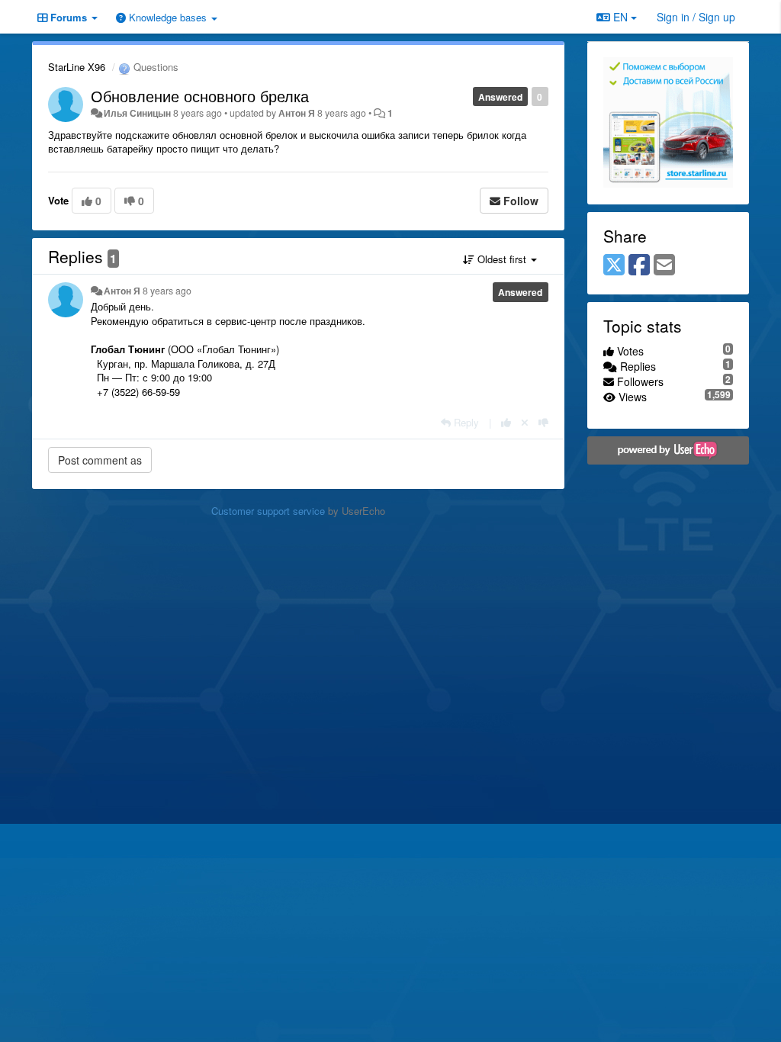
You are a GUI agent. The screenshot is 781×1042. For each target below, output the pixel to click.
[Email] (664, 265)
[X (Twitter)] (614, 265)
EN (620, 16)
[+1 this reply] (506, 422)
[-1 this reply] (543, 422)
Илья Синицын (137, 113)
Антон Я (296, 113)
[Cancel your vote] (525, 422)
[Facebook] (639, 265)
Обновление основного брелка (200, 96)
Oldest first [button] (501, 259)
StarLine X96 (76, 66)
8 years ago (167, 290)
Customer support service (268, 510)
